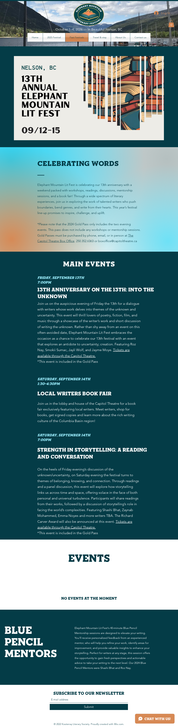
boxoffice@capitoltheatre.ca (117, 241)
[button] (171, 23)
